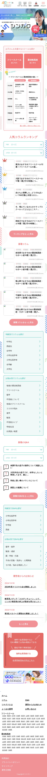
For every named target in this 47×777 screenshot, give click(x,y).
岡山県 (29, 724)
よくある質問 (7, 709)
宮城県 (18, 716)
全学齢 (18, 175)
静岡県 (18, 721)
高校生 (25, 249)
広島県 (33, 724)
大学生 (9, 369)
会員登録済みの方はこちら (23, 660)
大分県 (37, 727)
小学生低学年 (12, 355)
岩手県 (13, 716)
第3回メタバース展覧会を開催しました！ (22, 613)
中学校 (8, 525)
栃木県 (41, 716)
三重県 (27, 721)
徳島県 (43, 724)
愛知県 (23, 721)
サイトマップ (7, 766)
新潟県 (29, 718)
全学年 (18, 161)
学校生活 (10, 426)
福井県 (43, 718)
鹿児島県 (4, 730)
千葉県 (13, 718)
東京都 (18, 718)
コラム (4, 700)
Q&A (27, 700)
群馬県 (4, 718)
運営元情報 (6, 770)
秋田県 (23, 716)
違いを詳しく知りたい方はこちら (30, 126)
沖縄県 (10, 730)
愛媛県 (9, 727)
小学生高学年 (12, 360)
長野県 (9, 721)
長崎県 (27, 727)
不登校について (13, 399)
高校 (7, 529)
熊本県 (32, 727)
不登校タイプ (12, 422)
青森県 (9, 716)
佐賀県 (23, 727)
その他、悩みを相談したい (16, 565)
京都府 (37, 721)
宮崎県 (41, 727)
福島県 (32, 716)
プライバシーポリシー (11, 762)
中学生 (18, 249)
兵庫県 (4, 724)
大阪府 (41, 721)
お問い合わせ (30, 709)
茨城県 (37, 716)
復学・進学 (10, 546)
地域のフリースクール (30, 161)
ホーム (4, 695)
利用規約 (5, 758)
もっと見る (23, 624)
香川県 (4, 727)
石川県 (38, 718)
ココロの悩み (27, 189)
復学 (8, 394)
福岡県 (18, 727)
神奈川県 (23, 718)
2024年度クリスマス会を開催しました (20, 587)
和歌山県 (14, 724)
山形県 (27, 716)
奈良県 (9, 724)
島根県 (24, 724)
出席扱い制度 (12, 431)
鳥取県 (19, 724)
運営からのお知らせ (33, 704)
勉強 (25, 204)
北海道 (4, 716)
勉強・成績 (10, 551)
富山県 (33, 718)
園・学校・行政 (12, 556)
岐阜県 (13, 721)
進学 (8, 413)
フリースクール (13, 390)
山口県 (38, 724)
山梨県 (4, 721)
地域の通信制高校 (35, 249)
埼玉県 (9, 718)
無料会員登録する (23, 653)
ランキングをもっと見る (23, 234)
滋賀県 (32, 721)
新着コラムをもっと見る (23, 322)
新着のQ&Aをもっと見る (23, 496)
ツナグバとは (7, 704)
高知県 (13, 727)
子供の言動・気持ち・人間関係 (18, 560)
